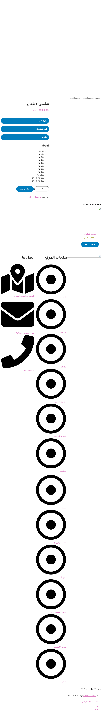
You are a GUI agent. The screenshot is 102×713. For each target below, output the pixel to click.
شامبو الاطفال (87, 98)
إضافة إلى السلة (25, 189)
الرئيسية (98, 98)
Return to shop (89, 696)
